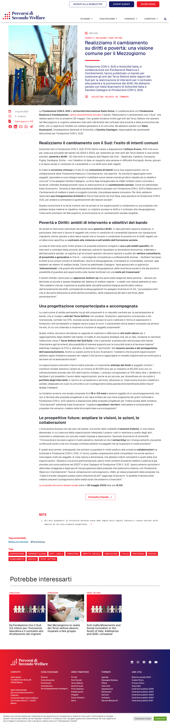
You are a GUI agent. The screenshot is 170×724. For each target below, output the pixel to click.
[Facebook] (10, 127)
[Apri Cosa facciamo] (117, 18)
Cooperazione (17, 553)
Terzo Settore (115, 38)
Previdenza (138, 553)
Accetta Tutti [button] (160, 718)
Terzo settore (48, 559)
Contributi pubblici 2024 (143, 692)
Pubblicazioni (77, 692)
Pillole (104, 683)
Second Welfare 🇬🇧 (109, 700)
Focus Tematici (77, 697)
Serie (73, 700)
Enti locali (56, 553)
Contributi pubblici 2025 (143, 689)
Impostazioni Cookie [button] (143, 718)
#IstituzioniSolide (18, 541)
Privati (74, 677)
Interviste (105, 686)
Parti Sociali (76, 680)
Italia (125, 553)
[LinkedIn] (15, 127)
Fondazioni (73, 553)
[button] (165, 19)
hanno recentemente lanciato (85, 114)
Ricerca (44, 677)
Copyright (136, 686)
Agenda (104, 677)
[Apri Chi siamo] (92, 18)
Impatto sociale (92, 553)
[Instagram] (138, 662)
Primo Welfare (77, 689)
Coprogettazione (37, 553)
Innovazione (111, 553)
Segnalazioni (107, 689)
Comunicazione (47, 680)
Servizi (32, 559)
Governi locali (77, 686)
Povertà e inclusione (95, 38)
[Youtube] (156, 662)
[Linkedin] (132, 662)
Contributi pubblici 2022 (143, 697)
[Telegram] (150, 662)
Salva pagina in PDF (24, 121)
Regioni (152, 553)
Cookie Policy (138, 680)
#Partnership (38, 541)
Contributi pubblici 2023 (143, 695)
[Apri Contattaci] (157, 18)
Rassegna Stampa (109, 680)
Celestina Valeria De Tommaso (110, 96)
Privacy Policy (138, 683)
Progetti (74, 695)
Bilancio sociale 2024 (141, 677)
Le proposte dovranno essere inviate (58, 485)
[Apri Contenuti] (136, 18)
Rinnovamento (17, 559)
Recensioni (106, 692)
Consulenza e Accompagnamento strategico (54, 687)
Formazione (46, 683)
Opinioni (105, 695)
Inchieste (105, 697)
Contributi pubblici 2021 (142, 700)
